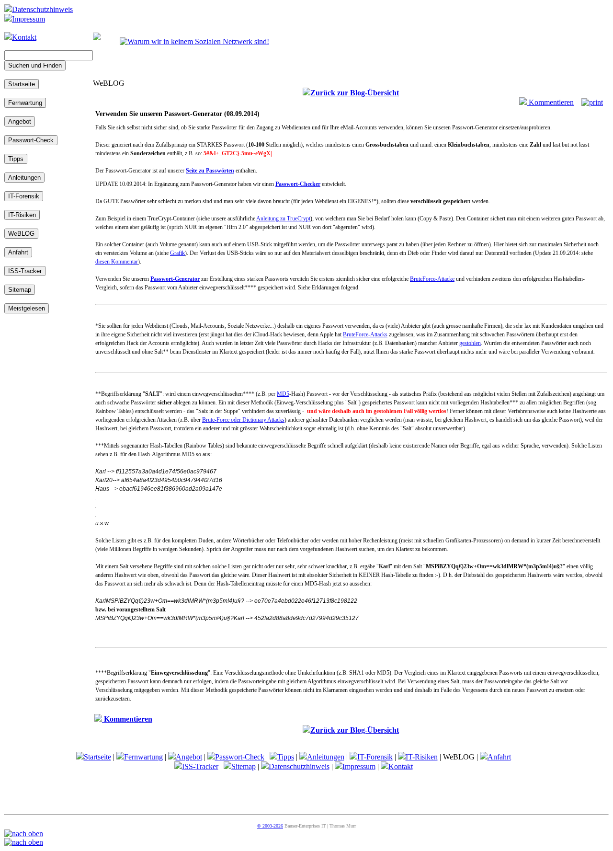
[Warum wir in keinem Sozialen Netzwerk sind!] (194, 41)
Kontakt (24, 37)
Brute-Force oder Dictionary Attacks (243, 419)
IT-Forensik (375, 757)
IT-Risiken (422, 757)
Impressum (28, 19)
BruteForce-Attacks (365, 334)
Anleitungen (325, 757)
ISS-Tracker (200, 766)
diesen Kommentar (116, 261)
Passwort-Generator (175, 279)
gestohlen (470, 343)
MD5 (283, 394)
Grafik (177, 253)
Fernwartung (143, 757)
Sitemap (243, 766)
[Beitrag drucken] (592, 102)
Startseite (97, 757)
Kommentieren (550, 102)
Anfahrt (499, 757)
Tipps (285, 757)
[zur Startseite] (97, 38)
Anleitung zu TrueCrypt (283, 218)
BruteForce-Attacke (432, 279)
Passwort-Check (239, 757)
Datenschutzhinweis (42, 9)
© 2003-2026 (270, 825)
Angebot (189, 757)
